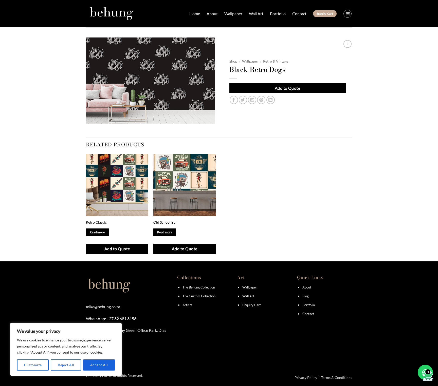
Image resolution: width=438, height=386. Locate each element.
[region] (66, 349)
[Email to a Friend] (252, 100)
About (212, 13)
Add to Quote (287, 88)
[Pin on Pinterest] (261, 100)
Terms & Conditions (336, 377)
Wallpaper (233, 13)
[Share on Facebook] (234, 100)
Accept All (99, 365)
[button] (347, 14)
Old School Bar (165, 222)
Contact (299, 13)
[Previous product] (347, 44)
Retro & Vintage (275, 61)
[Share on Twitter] (243, 100)
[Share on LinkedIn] (270, 100)
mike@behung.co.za (103, 306)
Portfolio (278, 13)
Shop (233, 61)
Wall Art (256, 13)
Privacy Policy (306, 377)
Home (194, 13)
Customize (33, 365)
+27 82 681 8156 (121, 318)
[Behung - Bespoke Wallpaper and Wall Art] (111, 13)
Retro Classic (96, 222)
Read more (97, 232)
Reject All (66, 365)
